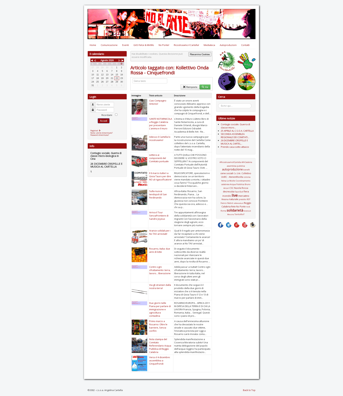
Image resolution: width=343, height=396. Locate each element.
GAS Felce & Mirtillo (143, 45)
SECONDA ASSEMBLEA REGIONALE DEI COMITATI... (235, 135)
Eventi (125, 45)
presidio (242, 199)
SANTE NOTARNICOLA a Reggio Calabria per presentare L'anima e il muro (160, 123)
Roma (223, 211)
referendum (238, 203)
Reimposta (191, 87)
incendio (226, 195)
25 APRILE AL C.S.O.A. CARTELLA (237, 130)
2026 (111, 60)
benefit (246, 169)
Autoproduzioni (228, 45)
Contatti (245, 45)
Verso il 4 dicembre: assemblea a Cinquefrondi (159, 360)
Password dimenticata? (99, 135)
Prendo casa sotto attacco (235, 146)
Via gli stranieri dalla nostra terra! (160, 286)
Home (93, 45)
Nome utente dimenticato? (101, 133)
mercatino (243, 195)
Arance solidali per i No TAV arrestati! (159, 232)
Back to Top (249, 390)
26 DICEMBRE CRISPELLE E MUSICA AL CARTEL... (234, 142)
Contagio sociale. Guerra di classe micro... (235, 126)
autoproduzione (232, 169)
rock (248, 206)
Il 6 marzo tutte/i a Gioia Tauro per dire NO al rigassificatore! (160, 176)
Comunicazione (109, 45)
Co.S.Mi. (237, 173)
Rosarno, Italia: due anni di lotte (159, 250)
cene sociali (226, 173)
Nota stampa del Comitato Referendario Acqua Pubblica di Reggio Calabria (160, 346)
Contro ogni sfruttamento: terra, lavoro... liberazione (160, 270)
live (235, 195)
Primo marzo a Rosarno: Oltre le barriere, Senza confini (158, 326)
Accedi (103, 120)
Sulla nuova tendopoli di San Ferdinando (158, 194)
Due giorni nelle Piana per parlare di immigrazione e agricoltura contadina (160, 309)
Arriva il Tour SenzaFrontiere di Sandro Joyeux (158, 215)
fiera (246, 191)
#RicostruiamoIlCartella (230, 162)
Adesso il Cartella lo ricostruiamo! (159, 138)
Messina (225, 199)
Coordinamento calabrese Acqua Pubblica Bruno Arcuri (235, 184)
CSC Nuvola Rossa (238, 187)
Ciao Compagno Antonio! (157, 102)
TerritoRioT (239, 214)
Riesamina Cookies (200, 54)
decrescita (228, 191)
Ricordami (106, 115)
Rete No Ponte (238, 206)
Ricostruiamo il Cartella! (186, 45)
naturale (233, 199)
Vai (206, 87)
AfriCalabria (247, 162)
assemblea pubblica (236, 166)
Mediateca (209, 45)
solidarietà (235, 210)
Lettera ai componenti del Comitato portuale (159, 158)
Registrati (94, 130)
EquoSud (239, 191)
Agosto (104, 60)
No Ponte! (164, 45)
